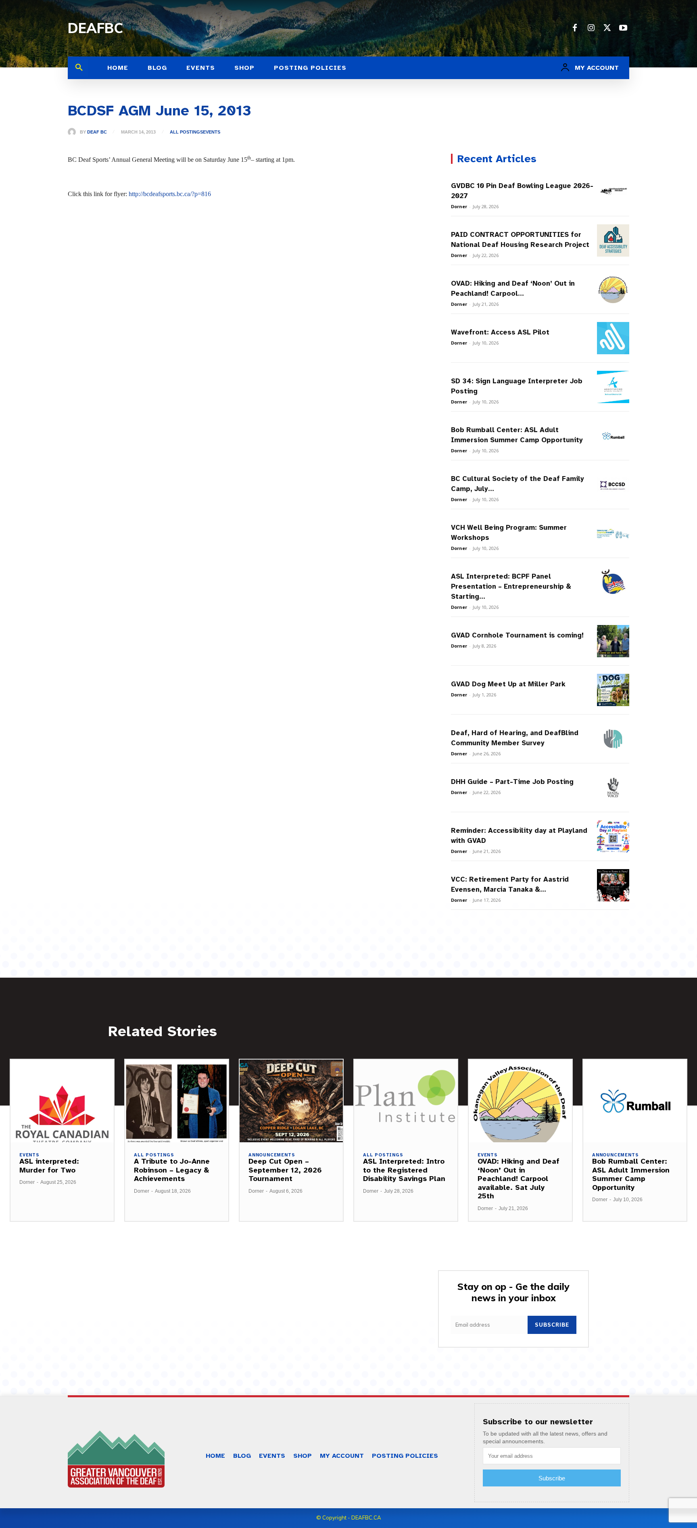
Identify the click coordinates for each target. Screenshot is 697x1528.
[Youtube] (623, 28)
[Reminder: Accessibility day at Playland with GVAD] (613, 836)
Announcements (271, 1155)
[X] (607, 28)
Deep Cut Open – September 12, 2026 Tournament (285, 1170)
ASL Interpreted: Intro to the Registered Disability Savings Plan (404, 1170)
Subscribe (552, 1324)
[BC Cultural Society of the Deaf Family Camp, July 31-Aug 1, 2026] (613, 484)
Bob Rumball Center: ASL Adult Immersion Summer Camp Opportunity (631, 1174)
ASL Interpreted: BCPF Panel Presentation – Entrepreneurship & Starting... (511, 586)
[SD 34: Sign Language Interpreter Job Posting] (613, 387)
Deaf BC (97, 132)
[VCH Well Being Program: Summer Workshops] (613, 533)
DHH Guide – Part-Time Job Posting (512, 782)
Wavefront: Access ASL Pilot (500, 332)
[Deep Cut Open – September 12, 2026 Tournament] (291, 1101)
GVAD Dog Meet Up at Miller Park (508, 684)
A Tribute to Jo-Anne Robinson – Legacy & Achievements (172, 1170)
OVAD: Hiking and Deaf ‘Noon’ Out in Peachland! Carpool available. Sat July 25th (518, 1178)
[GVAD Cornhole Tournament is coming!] (613, 641)
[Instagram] (591, 28)
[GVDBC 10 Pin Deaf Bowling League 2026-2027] (613, 192)
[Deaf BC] (74, 132)
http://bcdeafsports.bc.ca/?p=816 (170, 193)
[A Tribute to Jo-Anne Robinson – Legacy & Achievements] (176, 1101)
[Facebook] (575, 28)
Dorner (459, 206)
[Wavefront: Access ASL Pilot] (613, 338)
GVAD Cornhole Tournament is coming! (517, 635)
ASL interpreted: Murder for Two (49, 1166)
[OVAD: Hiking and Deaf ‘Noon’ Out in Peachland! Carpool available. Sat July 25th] (613, 289)
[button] (79, 68)
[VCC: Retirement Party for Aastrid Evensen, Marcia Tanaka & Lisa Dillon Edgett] (613, 885)
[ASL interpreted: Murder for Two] (62, 1101)
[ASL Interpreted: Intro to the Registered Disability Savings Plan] (405, 1101)
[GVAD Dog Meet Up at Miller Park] (613, 690)
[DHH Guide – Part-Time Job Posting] (613, 787)
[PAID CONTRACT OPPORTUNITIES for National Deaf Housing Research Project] (613, 240)
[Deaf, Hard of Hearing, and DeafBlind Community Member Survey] (613, 739)
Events (211, 132)
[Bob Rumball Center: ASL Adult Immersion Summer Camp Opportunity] (613, 436)
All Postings (186, 132)
